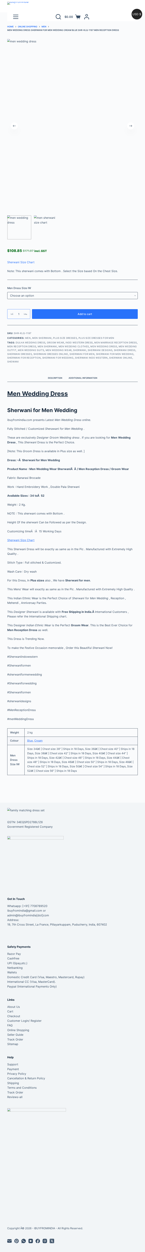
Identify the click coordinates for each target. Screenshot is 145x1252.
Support (12, 1064)
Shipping (13, 1083)
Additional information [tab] (83, 378)
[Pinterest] (16, 1241)
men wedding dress (103, 346)
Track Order (15, 1039)
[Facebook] (38, 1241)
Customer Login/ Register (24, 1020)
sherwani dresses (19, 354)
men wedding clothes (74, 346)
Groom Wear (55, 342)
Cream (38, 740)
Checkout (13, 1016)
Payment (13, 1069)
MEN (28, 338)
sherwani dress (124, 350)
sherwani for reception (24, 357)
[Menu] (15, 16)
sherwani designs (100, 350)
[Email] (9, 1241)
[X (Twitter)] (52, 1241)
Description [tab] (55, 378)
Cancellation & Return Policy (26, 1078)
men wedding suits (31, 350)
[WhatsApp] (23, 1241)
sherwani (79, 350)
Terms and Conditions (22, 1087)
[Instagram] (45, 1241)
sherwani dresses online (50, 354)
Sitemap (12, 1044)
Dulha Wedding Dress (30, 342)
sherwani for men (81, 354)
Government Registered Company (30, 826)
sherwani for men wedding (115, 354)
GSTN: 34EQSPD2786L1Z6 (25, 822)
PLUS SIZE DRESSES (65, 338)
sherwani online (120, 357)
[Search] (58, 16)
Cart (10, 1011)
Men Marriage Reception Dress (115, 342)
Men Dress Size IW (19, 288)
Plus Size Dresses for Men (96, 338)
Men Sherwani (42, 338)
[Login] (86, 16)
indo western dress (79, 342)
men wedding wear (59, 350)
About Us (13, 1007)
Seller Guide (15, 1034)
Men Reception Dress (21, 346)
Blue (30, 740)
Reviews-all (14, 1097)
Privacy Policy (16, 1073)
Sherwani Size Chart (20, 262)
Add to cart (85, 314)
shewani (13, 361)
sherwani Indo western (91, 357)
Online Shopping (18, 1030)
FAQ (10, 1025)
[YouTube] (30, 1241)
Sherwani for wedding (58, 357)
